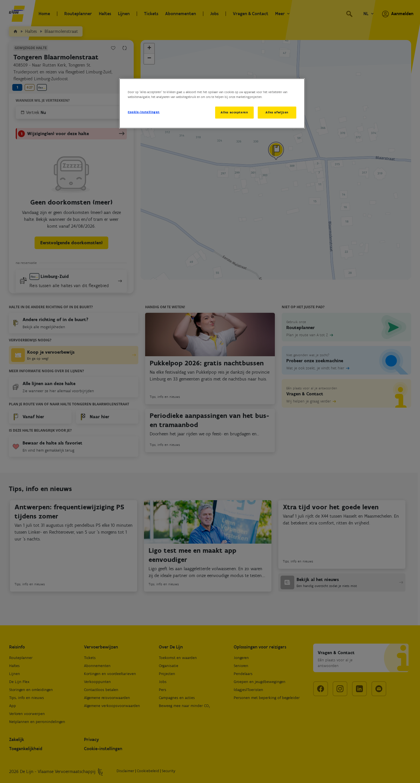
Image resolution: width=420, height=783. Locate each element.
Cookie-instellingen (144, 112)
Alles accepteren (234, 112)
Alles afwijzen (277, 112)
